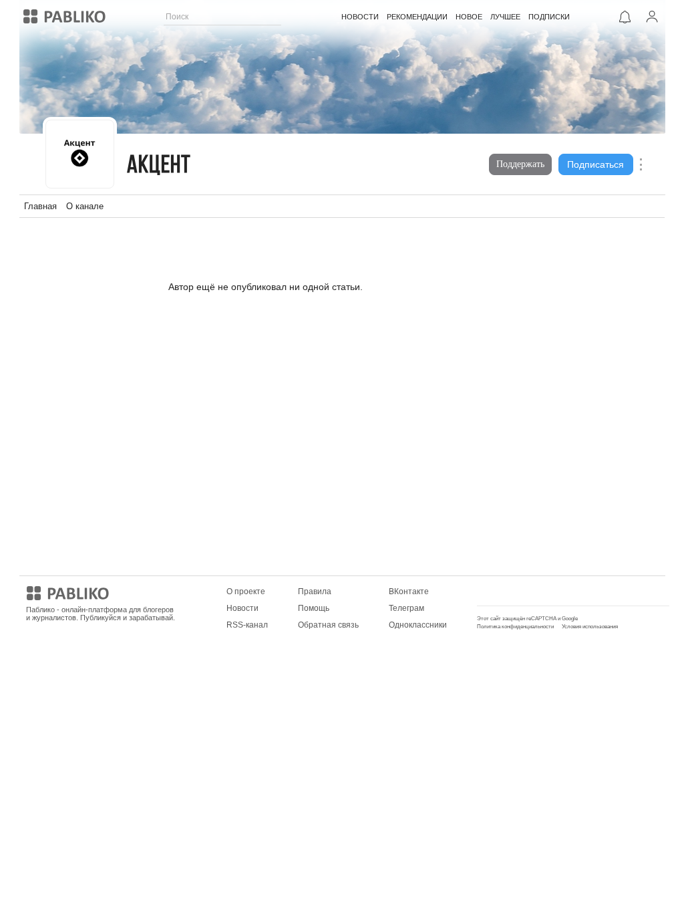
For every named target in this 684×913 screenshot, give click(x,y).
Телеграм (406, 608)
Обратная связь (328, 625)
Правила (314, 591)
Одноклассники (418, 625)
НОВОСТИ (360, 17)
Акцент (159, 166)
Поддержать (520, 164)
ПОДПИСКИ (549, 17)
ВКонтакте (409, 591)
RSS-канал (247, 625)
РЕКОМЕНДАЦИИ (417, 17)
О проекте (245, 591)
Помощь (313, 608)
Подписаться (595, 164)
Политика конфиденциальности (515, 627)
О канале (85, 206)
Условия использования (590, 627)
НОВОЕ (469, 17)
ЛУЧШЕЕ (505, 17)
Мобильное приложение (523, 591)
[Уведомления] (625, 16)
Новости (242, 608)
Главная (40, 206)
